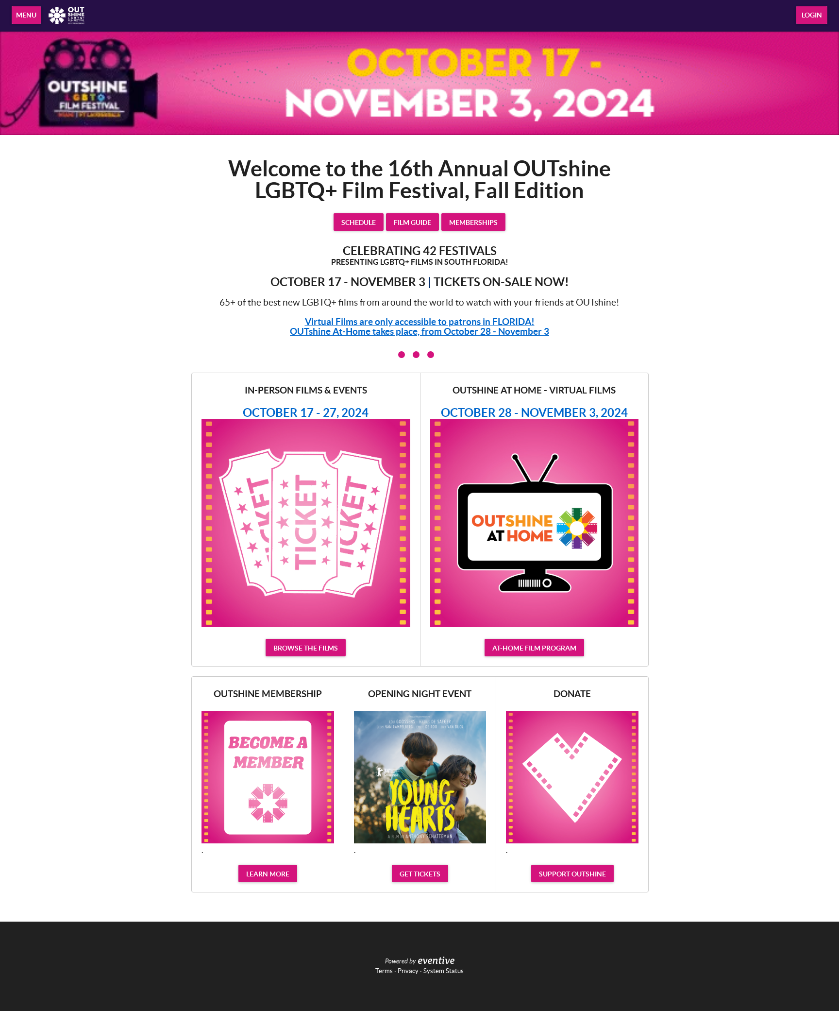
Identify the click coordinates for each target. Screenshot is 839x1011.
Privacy (408, 971)
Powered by (400, 961)
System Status (443, 971)
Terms (384, 971)
